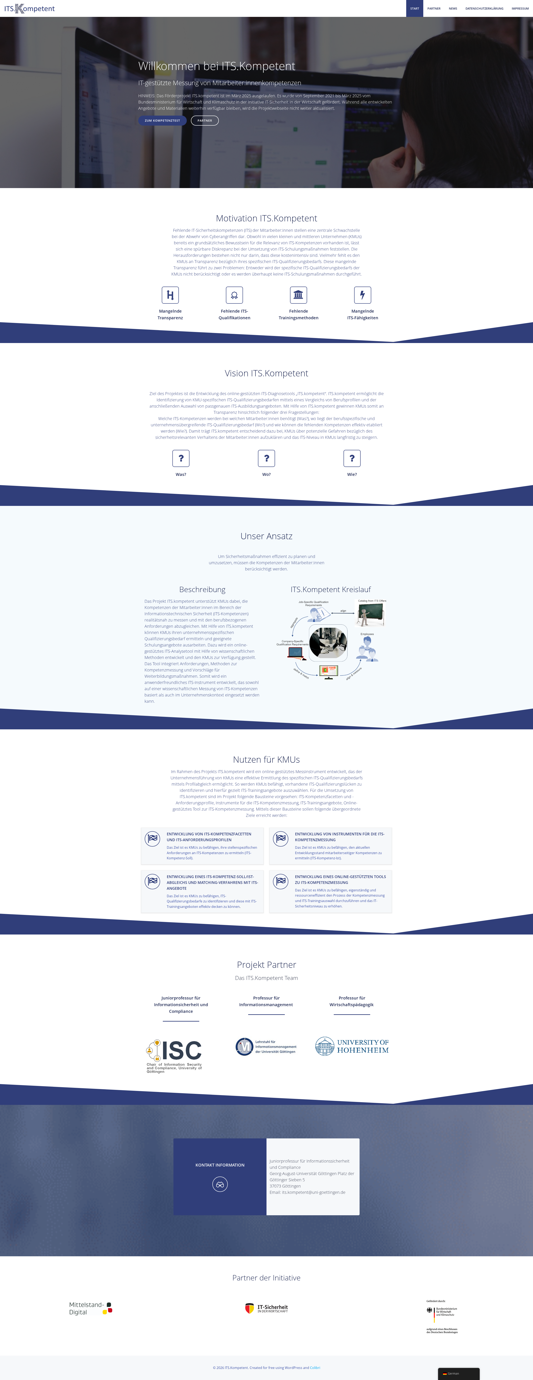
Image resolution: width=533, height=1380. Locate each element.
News (453, 8)
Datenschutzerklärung (484, 8)
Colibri (315, 1367)
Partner (434, 8)
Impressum (520, 8)
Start (414, 8)
